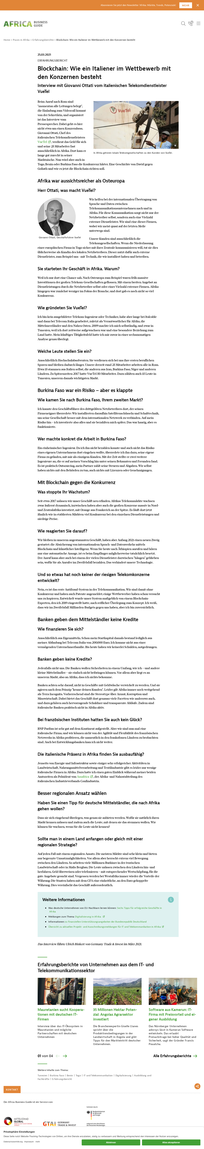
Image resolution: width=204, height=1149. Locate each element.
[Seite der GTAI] (59, 1124)
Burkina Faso (57, 1075)
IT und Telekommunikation (98, 1075)
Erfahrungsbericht (62, 1079)
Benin (70, 1075)
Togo (78, 1075)
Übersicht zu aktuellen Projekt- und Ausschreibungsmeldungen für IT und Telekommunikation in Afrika (104, 926)
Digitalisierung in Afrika (88, 916)
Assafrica (83, 776)
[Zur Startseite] (25, 24)
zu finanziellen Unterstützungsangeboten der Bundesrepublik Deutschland (106, 921)
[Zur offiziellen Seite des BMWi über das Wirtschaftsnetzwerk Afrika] (18, 1122)
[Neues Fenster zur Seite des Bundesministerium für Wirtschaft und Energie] (96, 1116)
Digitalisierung (123, 1075)
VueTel (42, 142)
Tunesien (42, 1075)
